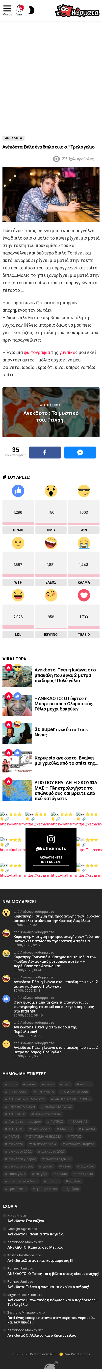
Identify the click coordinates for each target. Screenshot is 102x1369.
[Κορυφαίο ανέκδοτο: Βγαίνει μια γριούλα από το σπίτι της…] (17, 762)
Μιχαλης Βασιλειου (21, 1294)
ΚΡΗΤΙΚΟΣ (15, 1129)
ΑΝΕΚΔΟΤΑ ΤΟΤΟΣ (58, 1106)
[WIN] (17, 667)
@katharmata (51, 849)
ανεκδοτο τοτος (20, 1166)
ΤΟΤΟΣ (76, 1136)
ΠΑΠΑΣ (13, 1136)
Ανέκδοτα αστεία (48, 1114)
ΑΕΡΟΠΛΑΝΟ (17, 1091)
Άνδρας (85, 1084)
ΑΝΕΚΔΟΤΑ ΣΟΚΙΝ (21, 1106)
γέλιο (67, 1166)
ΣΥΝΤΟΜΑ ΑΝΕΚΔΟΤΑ (45, 1136)
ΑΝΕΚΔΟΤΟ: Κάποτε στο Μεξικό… (35, 1247)
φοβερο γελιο (46, 1188)
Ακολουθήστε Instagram (51, 860)
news (49, 1084)
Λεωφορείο (42, 1129)
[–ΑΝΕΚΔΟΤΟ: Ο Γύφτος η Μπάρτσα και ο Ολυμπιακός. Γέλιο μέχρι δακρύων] (17, 705)
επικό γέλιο (17, 1173)
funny (12, 1084)
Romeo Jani (17, 1268)
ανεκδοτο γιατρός (22, 1159)
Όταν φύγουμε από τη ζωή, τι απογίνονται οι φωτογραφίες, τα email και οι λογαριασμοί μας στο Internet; (54, 1007)
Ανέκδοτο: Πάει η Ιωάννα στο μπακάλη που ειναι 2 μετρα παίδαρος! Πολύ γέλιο (65, 675)
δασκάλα (87, 1166)
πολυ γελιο (85, 1173)
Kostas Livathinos (21, 1255)
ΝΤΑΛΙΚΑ (88, 1129)
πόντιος (53, 1181)
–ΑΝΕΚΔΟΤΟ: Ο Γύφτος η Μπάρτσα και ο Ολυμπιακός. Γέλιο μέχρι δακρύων (64, 703)
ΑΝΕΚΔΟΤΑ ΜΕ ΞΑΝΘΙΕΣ (73, 1099)
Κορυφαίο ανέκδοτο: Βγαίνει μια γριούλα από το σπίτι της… (66, 760)
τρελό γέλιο (17, 1188)
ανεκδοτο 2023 (53, 1151)
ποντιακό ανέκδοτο (23, 1181)
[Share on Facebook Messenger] (80, 452)
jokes (31, 1084)
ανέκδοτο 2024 (44, 1144)
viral (67, 1084)
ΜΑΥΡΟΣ (66, 1129)
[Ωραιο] (17, 696)
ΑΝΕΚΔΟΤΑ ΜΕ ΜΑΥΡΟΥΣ (26, 1099)
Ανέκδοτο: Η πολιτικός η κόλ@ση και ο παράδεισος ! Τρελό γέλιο (52, 1302)
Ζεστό (8, 667)
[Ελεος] (17, 724)
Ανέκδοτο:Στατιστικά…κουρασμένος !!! (40, 1260)
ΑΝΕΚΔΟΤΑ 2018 (76, 1091)
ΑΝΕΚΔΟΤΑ (45, 1091)
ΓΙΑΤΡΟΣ (57, 1121)
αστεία (48, 1166)
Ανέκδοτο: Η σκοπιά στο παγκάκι (35, 1234)
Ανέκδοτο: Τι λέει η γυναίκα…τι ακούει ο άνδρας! (48, 1286)
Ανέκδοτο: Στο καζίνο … (27, 1220)
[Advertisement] (51, 74)
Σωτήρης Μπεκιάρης (22, 1312)
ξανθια (62, 1173)
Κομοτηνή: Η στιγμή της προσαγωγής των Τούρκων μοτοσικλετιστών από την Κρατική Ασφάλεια (56, 918)
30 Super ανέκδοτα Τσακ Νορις (61, 732)
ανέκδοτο (15, 1144)
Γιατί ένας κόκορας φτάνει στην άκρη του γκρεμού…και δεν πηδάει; (51, 1320)
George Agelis (19, 1228)
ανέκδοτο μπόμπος (80, 1144)
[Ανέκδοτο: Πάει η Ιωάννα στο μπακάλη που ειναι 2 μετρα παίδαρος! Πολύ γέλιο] (17, 676)
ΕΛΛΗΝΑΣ (80, 1121)
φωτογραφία (37, 352)
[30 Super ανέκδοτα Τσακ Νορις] (17, 733)
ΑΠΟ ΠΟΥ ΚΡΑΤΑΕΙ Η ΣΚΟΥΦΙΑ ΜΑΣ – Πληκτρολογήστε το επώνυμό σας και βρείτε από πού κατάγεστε (66, 790)
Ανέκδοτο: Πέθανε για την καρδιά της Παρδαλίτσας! (45, 1029)
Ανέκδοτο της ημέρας (24, 1121)
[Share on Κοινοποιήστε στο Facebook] (45, 452)
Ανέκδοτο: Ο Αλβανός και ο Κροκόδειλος (41, 1335)
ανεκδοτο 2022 (20, 1151)
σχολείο (75, 1181)
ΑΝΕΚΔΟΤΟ (16, 1114)
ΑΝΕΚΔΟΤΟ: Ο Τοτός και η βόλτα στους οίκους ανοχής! (53, 1273)
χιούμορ (73, 1188)
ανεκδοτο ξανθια (58, 1159)
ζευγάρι (41, 1173)
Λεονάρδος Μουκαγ (22, 1242)
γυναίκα (67, 352)
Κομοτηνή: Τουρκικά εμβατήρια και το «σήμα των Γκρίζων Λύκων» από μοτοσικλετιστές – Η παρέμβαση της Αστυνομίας (55, 961)
